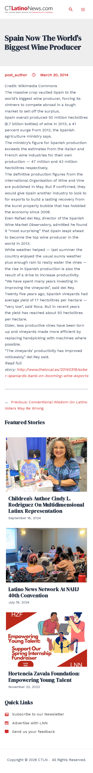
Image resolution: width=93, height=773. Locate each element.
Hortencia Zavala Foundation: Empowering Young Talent (44, 676)
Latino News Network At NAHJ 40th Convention (43, 592)
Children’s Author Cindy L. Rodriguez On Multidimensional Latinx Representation (46, 505)
